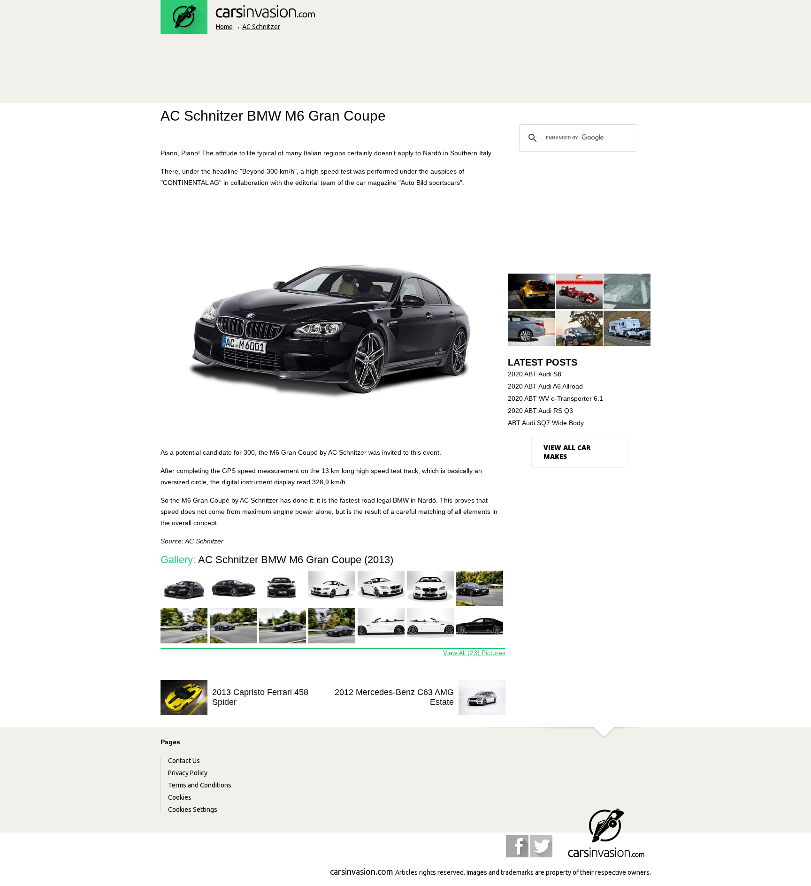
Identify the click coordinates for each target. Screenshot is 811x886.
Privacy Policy (187, 773)
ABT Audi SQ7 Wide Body (546, 423)
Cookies (179, 797)
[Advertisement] (331, 71)
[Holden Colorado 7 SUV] (579, 329)
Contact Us (184, 760)
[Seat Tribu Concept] (531, 292)
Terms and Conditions (199, 785)
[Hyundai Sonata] (531, 329)
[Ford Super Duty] (627, 329)
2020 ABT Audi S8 (534, 374)
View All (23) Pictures (474, 653)
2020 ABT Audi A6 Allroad (545, 386)
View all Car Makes (566, 452)
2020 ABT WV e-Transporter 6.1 (555, 398)
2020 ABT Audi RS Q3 (540, 410)
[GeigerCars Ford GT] (627, 292)
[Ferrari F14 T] (579, 292)
